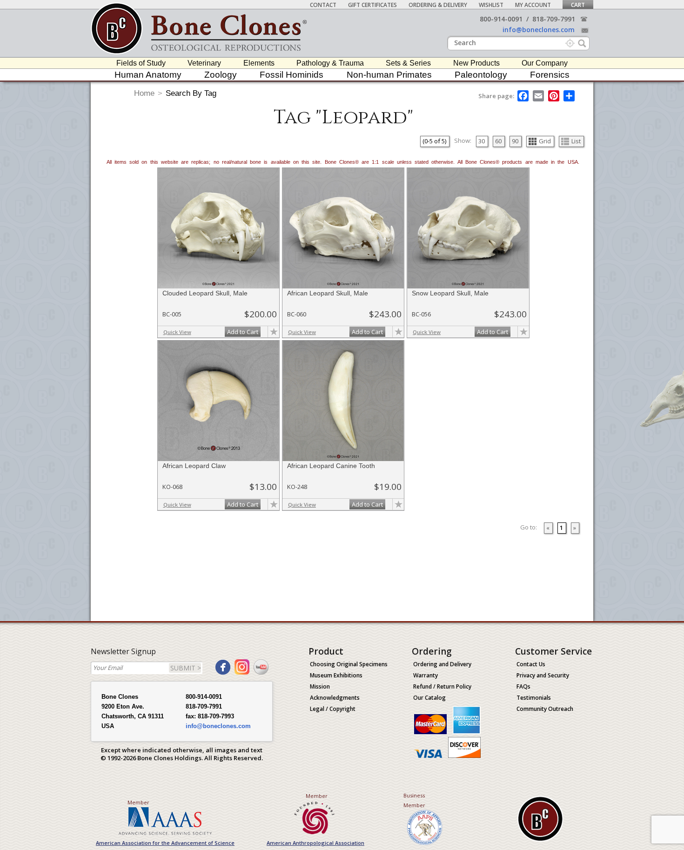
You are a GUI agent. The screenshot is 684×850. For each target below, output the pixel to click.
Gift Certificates (372, 5)
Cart (578, 5)
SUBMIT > (185, 667)
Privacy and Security (542, 675)
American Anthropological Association (315, 842)
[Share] (570, 95)
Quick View (177, 331)
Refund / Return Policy (442, 686)
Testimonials (533, 698)
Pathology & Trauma (330, 63)
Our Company (545, 63)
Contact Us (530, 664)
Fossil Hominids (291, 75)
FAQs (523, 686)
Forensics (550, 75)
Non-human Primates (389, 75)
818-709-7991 (553, 18)
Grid (545, 141)
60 (498, 141)
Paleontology (481, 75)
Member (138, 802)
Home (144, 93)
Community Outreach (544, 709)
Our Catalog (429, 698)
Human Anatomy (147, 75)
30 (481, 141)
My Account (533, 5)
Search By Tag (191, 93)
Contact (323, 5)
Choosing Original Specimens (349, 664)
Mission (320, 686)
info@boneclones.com (539, 29)
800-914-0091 (501, 18)
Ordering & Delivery (438, 5)
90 (515, 141)
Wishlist (491, 5)
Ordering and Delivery (442, 664)
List (576, 141)
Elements (259, 63)
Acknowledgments (335, 698)
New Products (476, 63)
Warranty (425, 675)
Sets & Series (408, 63)
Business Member (414, 800)
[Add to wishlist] (273, 331)
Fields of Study (141, 63)
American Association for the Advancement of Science (165, 842)
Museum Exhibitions (336, 675)
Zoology (220, 75)
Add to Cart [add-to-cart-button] (242, 332)
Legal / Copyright (332, 709)
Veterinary (204, 63)
